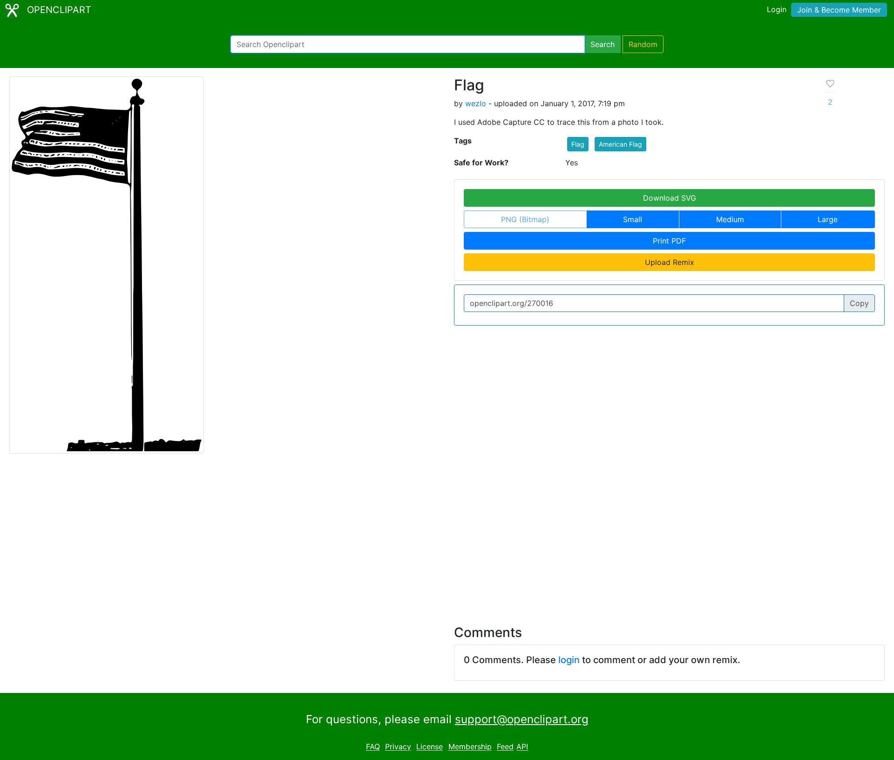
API (522, 747)
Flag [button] (577, 144)
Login (776, 9)
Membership (470, 747)
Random (643, 44)
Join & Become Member (839, 9)
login (569, 659)
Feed (505, 747)
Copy (859, 303)
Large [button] (828, 219)
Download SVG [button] (669, 198)
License (429, 747)
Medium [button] (730, 219)
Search (602, 44)
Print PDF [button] (669, 240)
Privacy (398, 747)
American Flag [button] (620, 144)
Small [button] (632, 219)
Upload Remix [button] (669, 262)
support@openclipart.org (522, 719)
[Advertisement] (447, 533)
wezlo (475, 103)
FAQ (373, 747)
